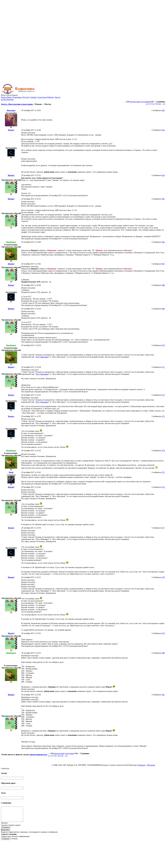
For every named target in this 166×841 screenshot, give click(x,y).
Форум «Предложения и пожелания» (17, 104)
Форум (4, 97)
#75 (163, 472)
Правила (141, 765)
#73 (163, 416)
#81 (163, 695)
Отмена (14, 839)
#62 (163, 110)
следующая (145, 102)
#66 (163, 242)
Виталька (11, 110)
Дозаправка (17, 97)
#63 (163, 130)
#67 (163, 264)
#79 (163, 633)
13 (164, 104)
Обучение (151, 765)
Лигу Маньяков (42, 357)
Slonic (11, 472)
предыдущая (135, 102)
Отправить (6, 827)
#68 (163, 285)
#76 (163, 487)
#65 (163, 199)
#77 (163, 528)
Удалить (4, 823)
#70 (163, 345)
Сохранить (6, 839)
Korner (11, 130)
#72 (163, 395)
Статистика (42, 97)
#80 (163, 653)
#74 (163, 450)
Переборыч (11, 242)
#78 (163, 577)
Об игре (25, 97)
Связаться (5, 768)
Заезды (57, 97)
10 (160, 104)
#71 (163, 367)
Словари (33, 97)
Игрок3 (11, 175)
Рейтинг (50, 97)
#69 (163, 309)
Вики (9, 97)
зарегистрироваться (38, 754)
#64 (163, 175)
